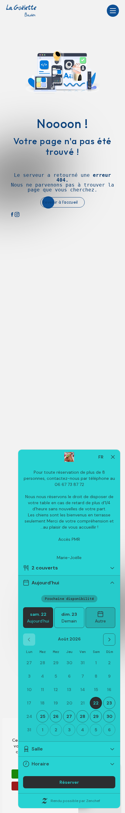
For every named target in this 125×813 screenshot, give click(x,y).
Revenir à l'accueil (60, 202)
